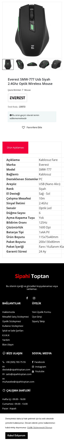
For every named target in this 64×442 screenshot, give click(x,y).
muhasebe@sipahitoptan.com (17, 381)
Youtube (39, 371)
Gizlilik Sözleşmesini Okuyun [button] (39, 427)
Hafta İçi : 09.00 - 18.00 (13, 399)
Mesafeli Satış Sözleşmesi (15, 316)
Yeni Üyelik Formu (41, 312)
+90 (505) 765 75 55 (15, 362)
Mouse (27, 90)
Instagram (40, 366)
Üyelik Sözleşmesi (11, 321)
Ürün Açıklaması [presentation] (15, 147)
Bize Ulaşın (8, 344)
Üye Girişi (37, 316)
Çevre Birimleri (14, 90)
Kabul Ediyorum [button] (16, 435)
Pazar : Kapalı (9, 408)
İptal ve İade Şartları (12, 330)
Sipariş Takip (38, 321)
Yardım (6, 339)
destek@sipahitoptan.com (16, 369)
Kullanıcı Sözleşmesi (12, 325)
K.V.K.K (5, 335)
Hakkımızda (8, 312)
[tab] (15, 148)
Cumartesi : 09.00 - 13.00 (15, 403)
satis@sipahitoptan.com (18, 374)
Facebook (39, 362)
